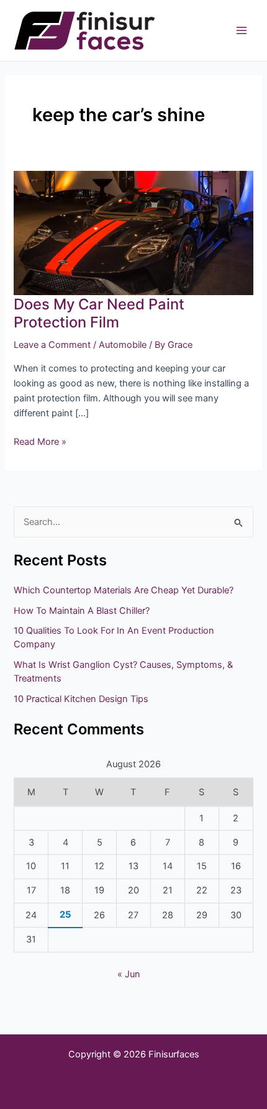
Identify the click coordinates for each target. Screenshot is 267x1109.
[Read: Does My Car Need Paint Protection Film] (133, 232)
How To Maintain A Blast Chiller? (82, 610)
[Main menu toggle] (242, 30)
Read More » (40, 440)
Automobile (123, 344)
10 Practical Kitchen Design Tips (81, 699)
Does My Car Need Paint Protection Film (99, 313)
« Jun (128, 974)
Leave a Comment (52, 344)
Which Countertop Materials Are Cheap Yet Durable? (123, 590)
